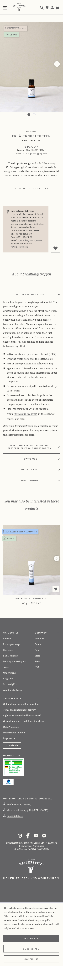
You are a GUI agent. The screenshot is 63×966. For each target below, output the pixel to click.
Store (37, 655)
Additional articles (12, 689)
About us (39, 638)
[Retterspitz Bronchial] (31, 560)
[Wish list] (47, 7)
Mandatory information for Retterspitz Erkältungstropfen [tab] (29, 446)
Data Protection (11, 726)
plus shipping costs (38, 153)
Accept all (31, 938)
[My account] (52, 7)
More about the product (31, 188)
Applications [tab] (29, 480)
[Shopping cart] (57, 7)
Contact (39, 644)
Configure (31, 959)
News (37, 649)
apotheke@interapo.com (30, 240)
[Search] (42, 7)
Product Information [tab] (29, 294)
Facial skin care (10, 655)
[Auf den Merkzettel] (55, 589)
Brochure (19, 804)
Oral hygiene (9, 672)
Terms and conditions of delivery (19, 709)
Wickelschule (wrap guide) (27, 810)
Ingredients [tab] (29, 469)
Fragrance (8, 678)
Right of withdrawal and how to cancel (22, 715)
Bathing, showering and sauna (14, 664)
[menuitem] (4, 6)
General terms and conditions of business (23, 721)
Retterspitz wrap (11, 644)
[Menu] (4, 7)
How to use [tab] (29, 458)
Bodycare (8, 649)
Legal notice (9, 738)
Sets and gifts (9, 684)
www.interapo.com (19, 246)
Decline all (31, 948)
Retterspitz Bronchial (31, 598)
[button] (28, 114)
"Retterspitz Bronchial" (25, 413)
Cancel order (12, 745)
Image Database (15, 815)
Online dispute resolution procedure (21, 704)
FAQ (37, 667)
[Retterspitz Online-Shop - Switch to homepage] (19, 7)
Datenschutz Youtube (14, 732)
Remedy (7, 638)
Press (37, 661)
